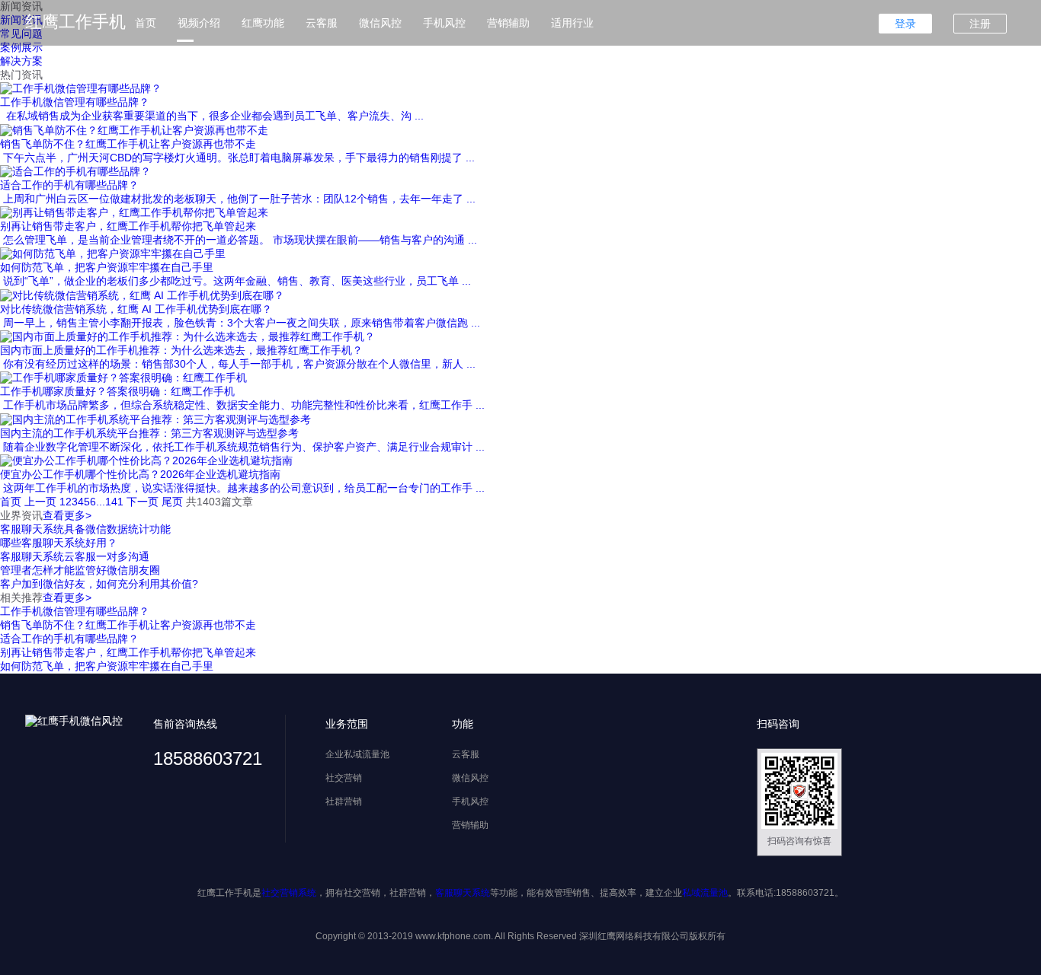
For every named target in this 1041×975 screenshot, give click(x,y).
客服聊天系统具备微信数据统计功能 (85, 529)
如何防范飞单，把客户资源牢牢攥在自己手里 (106, 666)
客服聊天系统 (462, 892)
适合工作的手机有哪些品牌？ (69, 638)
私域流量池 (705, 892)
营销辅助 (508, 23)
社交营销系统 (288, 892)
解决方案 (21, 61)
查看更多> (67, 515)
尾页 (172, 501)
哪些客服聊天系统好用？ (58, 543)
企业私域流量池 (357, 754)
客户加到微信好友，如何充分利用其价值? (99, 584)
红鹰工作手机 (75, 21)
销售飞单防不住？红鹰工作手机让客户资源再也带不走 (128, 625)
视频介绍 (199, 23)
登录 (905, 24)
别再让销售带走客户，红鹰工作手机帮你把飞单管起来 (128, 652)
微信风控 (380, 23)
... (100, 501)
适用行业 (572, 23)
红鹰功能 (263, 23)
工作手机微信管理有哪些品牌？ (74, 611)
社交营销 (343, 778)
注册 (980, 24)
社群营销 (343, 801)
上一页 (40, 501)
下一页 (143, 501)
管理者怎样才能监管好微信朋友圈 (80, 570)
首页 (145, 23)
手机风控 (444, 23)
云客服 (322, 23)
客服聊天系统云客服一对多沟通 (74, 556)
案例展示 (21, 47)
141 (114, 501)
